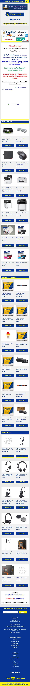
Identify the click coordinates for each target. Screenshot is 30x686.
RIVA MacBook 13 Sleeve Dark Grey (7, 163)
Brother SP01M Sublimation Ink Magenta (8, 263)
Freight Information (15, 657)
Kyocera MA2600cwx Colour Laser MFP (22, 213)
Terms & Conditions (15, 659)
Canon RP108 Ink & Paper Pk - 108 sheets (7, 344)
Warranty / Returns (15, 661)
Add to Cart (8, 145)
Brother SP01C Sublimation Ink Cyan (21, 263)
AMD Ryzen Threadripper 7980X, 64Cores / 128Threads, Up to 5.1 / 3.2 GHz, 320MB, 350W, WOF (22, 578)
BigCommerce (10, 684)
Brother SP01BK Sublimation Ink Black (20, 238)
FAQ (15, 664)
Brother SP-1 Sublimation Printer (21, 188)
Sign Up (23, 1)
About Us (15, 655)
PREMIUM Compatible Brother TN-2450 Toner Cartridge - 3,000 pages (7, 418)
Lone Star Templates (23, 684)
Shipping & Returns (15, 645)
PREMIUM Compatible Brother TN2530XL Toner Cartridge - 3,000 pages (7, 319)
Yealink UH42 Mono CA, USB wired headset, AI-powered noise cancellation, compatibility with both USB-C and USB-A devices (8, 475)
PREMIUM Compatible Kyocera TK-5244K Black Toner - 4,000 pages (7, 294)
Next (27, 33)
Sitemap (15, 647)
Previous (3, 33)
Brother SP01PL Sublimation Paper (8, 238)
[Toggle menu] (2, 2)
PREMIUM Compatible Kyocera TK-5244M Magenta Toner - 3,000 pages (7, 368)
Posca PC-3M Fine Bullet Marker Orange (21, 393)
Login (18, 1)
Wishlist (15, 639)
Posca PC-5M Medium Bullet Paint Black (20, 294)
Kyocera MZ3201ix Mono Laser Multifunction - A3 (7, 188)
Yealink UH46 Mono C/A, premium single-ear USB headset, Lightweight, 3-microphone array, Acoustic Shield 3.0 (22, 449)
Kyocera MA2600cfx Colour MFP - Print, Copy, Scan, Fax (8, 213)
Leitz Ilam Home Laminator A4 (22, 138)
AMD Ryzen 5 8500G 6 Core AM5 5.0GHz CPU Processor (8, 578)
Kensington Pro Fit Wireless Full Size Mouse (22, 163)
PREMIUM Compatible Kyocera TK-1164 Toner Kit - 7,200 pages (22, 368)
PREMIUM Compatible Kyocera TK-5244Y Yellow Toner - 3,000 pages (21, 344)
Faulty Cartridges (15, 666)
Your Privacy (15, 662)
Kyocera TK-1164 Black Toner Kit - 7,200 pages (21, 418)
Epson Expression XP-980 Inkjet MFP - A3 (7, 138)
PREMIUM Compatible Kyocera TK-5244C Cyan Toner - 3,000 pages (7, 393)
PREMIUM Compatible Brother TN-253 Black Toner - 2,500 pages (20, 319)
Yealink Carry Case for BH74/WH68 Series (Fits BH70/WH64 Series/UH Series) (7, 449)
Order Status (15, 643)
